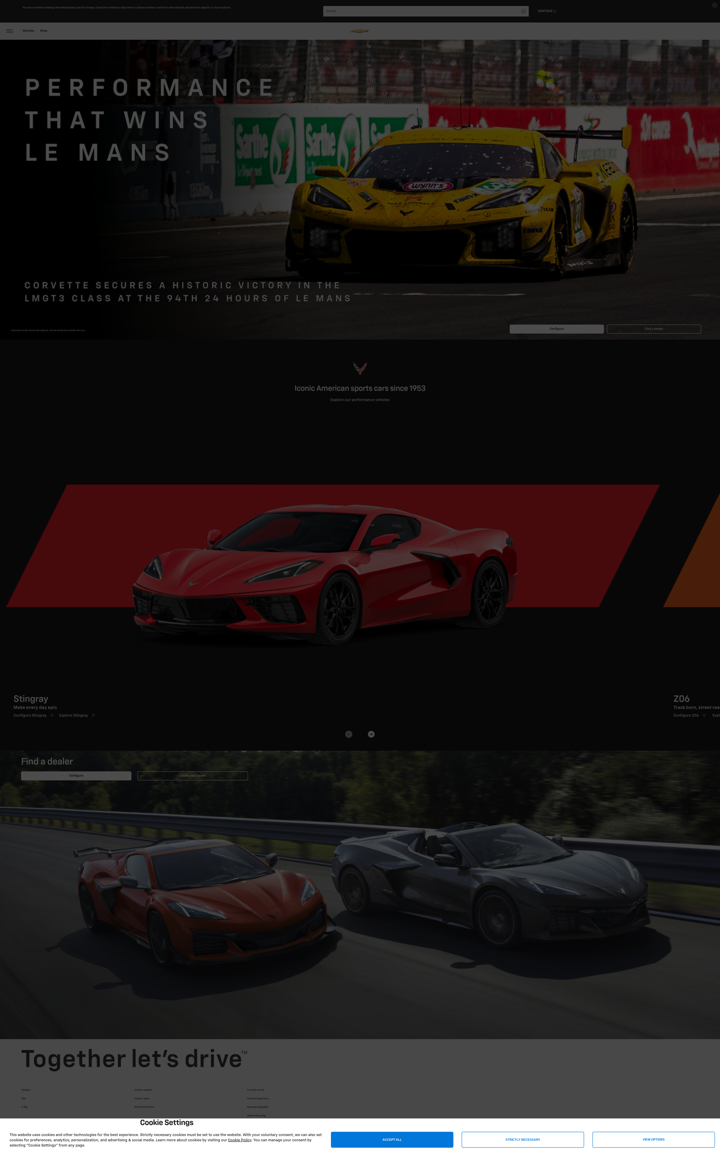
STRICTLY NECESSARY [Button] (523, 1139)
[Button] (653, 1140)
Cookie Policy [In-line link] (239, 1140)
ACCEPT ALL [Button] (392, 1139)
